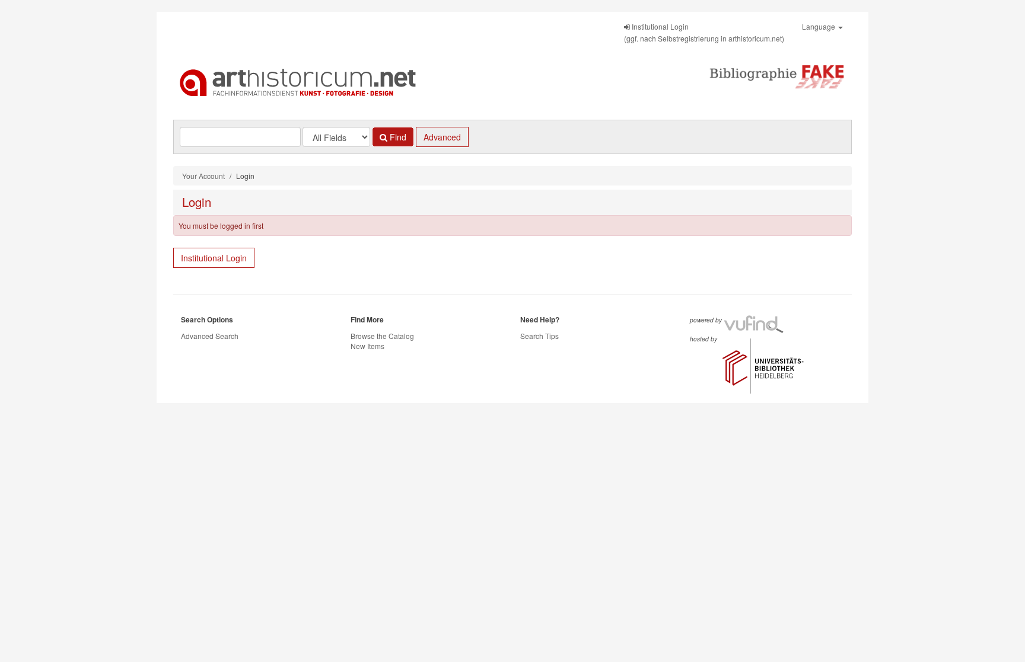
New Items (367, 346)
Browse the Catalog (382, 336)
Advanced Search (209, 336)
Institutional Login (214, 258)
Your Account (203, 176)
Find (396, 137)
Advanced (442, 137)
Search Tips (539, 336)
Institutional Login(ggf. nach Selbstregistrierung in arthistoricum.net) (704, 32)
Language (819, 26)
